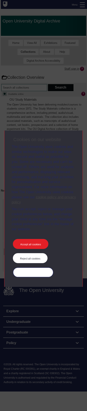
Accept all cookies (30, 244)
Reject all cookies (30, 258)
